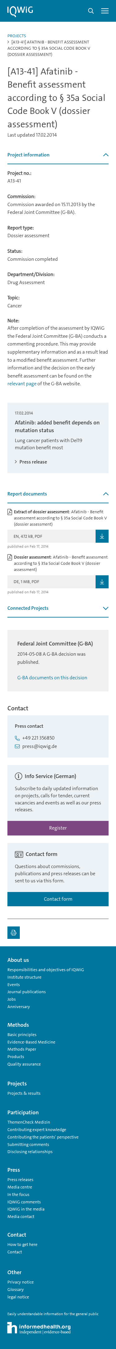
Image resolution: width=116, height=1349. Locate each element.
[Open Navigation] (104, 10)
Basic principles (22, 1034)
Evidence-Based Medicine (31, 1042)
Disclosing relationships (30, 1151)
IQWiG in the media (26, 1209)
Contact (14, 1252)
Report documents (27, 494)
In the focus (18, 1194)
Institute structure (24, 977)
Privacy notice (20, 1282)
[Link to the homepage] (20, 11)
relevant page (22, 383)
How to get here (22, 1244)
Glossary (15, 1289)
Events (13, 984)
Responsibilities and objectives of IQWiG (45, 969)
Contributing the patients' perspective (43, 1137)
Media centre (19, 1187)
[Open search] (91, 10)
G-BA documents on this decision (52, 677)
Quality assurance (24, 1064)
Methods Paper (21, 1049)
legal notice (18, 1297)
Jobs (11, 999)
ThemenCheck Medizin (28, 1122)
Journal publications (26, 991)
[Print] (13, 932)
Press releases (20, 1179)
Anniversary (18, 1006)
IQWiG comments (24, 1202)
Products (15, 1056)
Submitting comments (28, 1144)
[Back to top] (102, 957)
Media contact (20, 1216)
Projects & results (24, 1093)
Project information (28, 155)
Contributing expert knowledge (36, 1129)
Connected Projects (28, 608)
